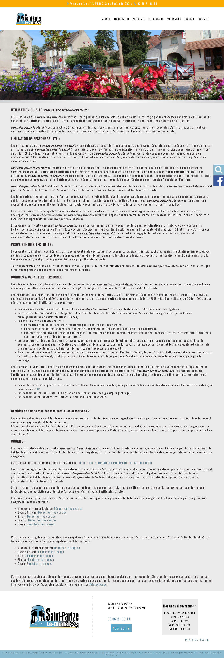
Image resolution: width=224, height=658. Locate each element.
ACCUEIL (106, 18)
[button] (218, 170)
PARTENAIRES (173, 18)
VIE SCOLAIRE (155, 18)
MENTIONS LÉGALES (197, 640)
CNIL (40, 389)
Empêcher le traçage (67, 548)
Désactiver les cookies (68, 508)
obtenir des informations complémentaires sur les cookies (116, 463)
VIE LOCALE (139, 18)
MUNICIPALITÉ (121, 18)
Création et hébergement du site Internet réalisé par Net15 (101, 652)
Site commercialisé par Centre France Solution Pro (32, 652)
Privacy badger (98, 584)
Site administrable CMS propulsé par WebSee (166, 652)
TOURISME (189, 18)
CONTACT (204, 18)
